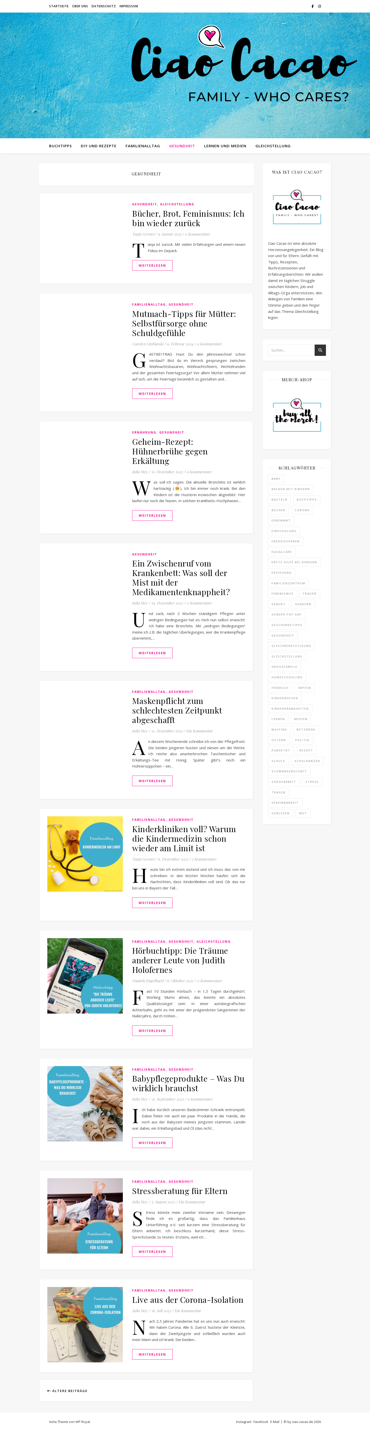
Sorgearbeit (284, 782)
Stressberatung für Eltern (180, 1190)
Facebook (260, 1421)
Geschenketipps (287, 625)
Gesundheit (182, 145)
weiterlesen (152, 265)
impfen (304, 688)
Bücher (278, 510)
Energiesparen (286, 541)
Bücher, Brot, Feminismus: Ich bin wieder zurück (188, 218)
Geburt (279, 604)
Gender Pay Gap (287, 614)
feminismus (283, 593)
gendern (303, 604)
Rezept (306, 750)
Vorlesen (281, 813)
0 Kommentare (197, 233)
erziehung (282, 573)
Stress (312, 782)
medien (301, 719)
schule (278, 761)
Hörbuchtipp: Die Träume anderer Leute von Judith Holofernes (180, 960)
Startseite (59, 6)
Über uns (80, 6)
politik (302, 740)
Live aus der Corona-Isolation (188, 1299)
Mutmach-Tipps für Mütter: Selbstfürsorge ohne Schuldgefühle (184, 323)
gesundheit (283, 635)
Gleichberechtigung (291, 646)
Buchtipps (60, 145)
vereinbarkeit (285, 802)
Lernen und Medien (225, 145)
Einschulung (284, 531)
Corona (302, 510)
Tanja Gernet (143, 233)
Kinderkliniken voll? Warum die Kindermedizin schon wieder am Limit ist (184, 838)
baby (276, 479)
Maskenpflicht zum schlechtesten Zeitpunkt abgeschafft (177, 710)
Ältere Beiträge (69, 1391)
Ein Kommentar (199, 730)
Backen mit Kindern (291, 489)
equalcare (282, 552)
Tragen (279, 792)
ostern (279, 740)
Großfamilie (285, 667)
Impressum (129, 6)
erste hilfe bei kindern (294, 562)
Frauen (310, 593)
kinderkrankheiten (290, 708)
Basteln (279, 499)
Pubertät (281, 750)
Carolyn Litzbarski (147, 343)
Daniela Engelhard (147, 980)
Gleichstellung (273, 145)
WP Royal (83, 1421)
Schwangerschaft (289, 771)
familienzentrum (288, 583)
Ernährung (144, 432)
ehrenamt (281, 520)
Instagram (243, 1421)
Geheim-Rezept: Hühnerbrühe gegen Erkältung (170, 451)
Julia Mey (140, 471)
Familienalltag (143, 145)
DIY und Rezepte (99, 145)
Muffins (279, 729)
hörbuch (280, 688)
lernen (278, 719)
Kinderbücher (285, 698)
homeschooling (287, 677)
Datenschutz (104, 6)
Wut (303, 813)
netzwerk (306, 729)
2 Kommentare (204, 859)
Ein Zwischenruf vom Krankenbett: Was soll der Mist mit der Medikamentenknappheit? (181, 577)
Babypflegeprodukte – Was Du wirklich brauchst (188, 1083)
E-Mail (274, 1421)
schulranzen (307, 761)
